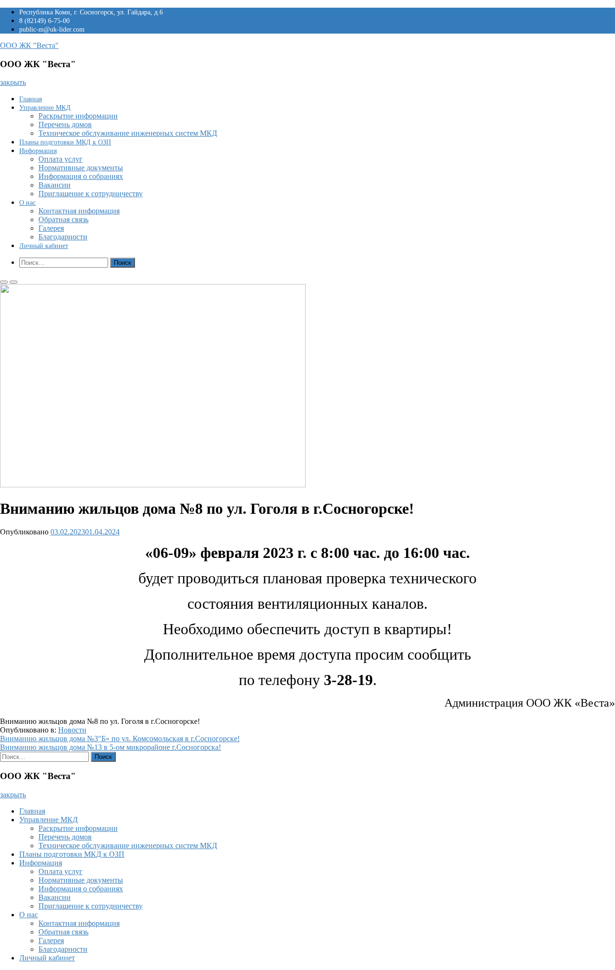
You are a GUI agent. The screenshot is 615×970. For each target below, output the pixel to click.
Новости (72, 730)
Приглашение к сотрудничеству (90, 193)
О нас (27, 202)
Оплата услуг (60, 159)
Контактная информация (79, 211)
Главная (30, 99)
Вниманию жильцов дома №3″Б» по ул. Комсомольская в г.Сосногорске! (120, 738)
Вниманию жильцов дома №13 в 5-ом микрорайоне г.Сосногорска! (110, 747)
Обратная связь (63, 219)
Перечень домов (65, 124)
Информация (38, 150)
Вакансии (54, 185)
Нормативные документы (80, 168)
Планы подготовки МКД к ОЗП (65, 142)
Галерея (51, 228)
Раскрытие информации (78, 116)
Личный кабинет (43, 245)
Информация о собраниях (80, 176)
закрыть (13, 82)
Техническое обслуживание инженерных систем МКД (127, 133)
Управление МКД (45, 107)
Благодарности (62, 237)
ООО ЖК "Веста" (29, 45)
